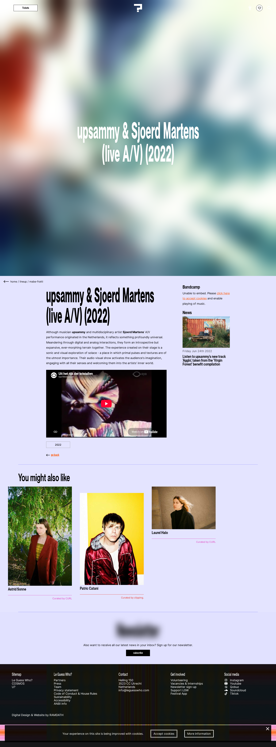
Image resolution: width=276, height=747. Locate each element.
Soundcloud (237, 690)
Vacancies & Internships (187, 683)
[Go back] (6, 281)
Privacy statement (66, 690)
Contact (123, 674)
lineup (23, 281)
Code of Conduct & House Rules (75, 693)
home (13, 281)
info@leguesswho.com (134, 690)
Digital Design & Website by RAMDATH (37, 715)
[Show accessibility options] (250, 8)
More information (199, 733)
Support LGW (180, 690)
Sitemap (16, 674)
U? (13, 687)
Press (57, 683)
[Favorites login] (259, 8)
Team (57, 687)
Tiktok (234, 693)
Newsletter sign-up (183, 687)
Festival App (179, 693)
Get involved (178, 674)
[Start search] (268, 8)
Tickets (25, 7)
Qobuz (234, 687)
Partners (59, 680)
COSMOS (18, 683)
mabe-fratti (36, 281)
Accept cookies (163, 733)
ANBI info (60, 703)
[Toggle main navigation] (6, 8)
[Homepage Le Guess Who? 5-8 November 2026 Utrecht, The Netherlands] (138, 8)
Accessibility (62, 700)
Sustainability (63, 697)
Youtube (235, 683)
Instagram (236, 680)
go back (55, 455)
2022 (58, 444)
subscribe (138, 652)
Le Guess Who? (22, 680)
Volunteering (179, 680)
